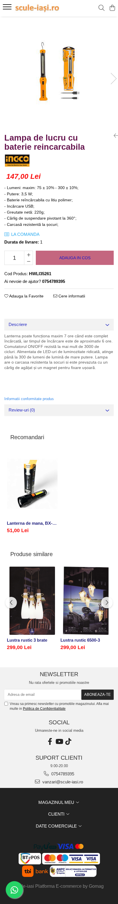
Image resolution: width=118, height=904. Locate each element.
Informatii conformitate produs (29, 399)
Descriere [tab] (18, 324)
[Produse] (8, 8)
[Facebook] (49, 742)
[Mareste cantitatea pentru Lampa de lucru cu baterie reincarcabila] (28, 254)
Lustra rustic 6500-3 (80, 640)
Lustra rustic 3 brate (27, 640)
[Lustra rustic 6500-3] (85, 601)
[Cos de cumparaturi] (112, 8)
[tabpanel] (59, 72)
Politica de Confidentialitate (44, 709)
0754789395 (62, 773)
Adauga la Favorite (26, 296)
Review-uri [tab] (22, 410)
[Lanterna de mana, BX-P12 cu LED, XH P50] (32, 484)
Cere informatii (71, 296)
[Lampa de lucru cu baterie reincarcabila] (59, 72)
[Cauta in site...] (102, 8)
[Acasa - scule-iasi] (37, 8)
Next (113, 78)
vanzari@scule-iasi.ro (62, 781)
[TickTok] (68, 742)
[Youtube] (59, 742)
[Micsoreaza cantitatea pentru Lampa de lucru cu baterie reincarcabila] (28, 261)
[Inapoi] (113, 136)
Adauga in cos (75, 258)
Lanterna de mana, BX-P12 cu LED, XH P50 (32, 523)
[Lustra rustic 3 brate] (32, 601)
